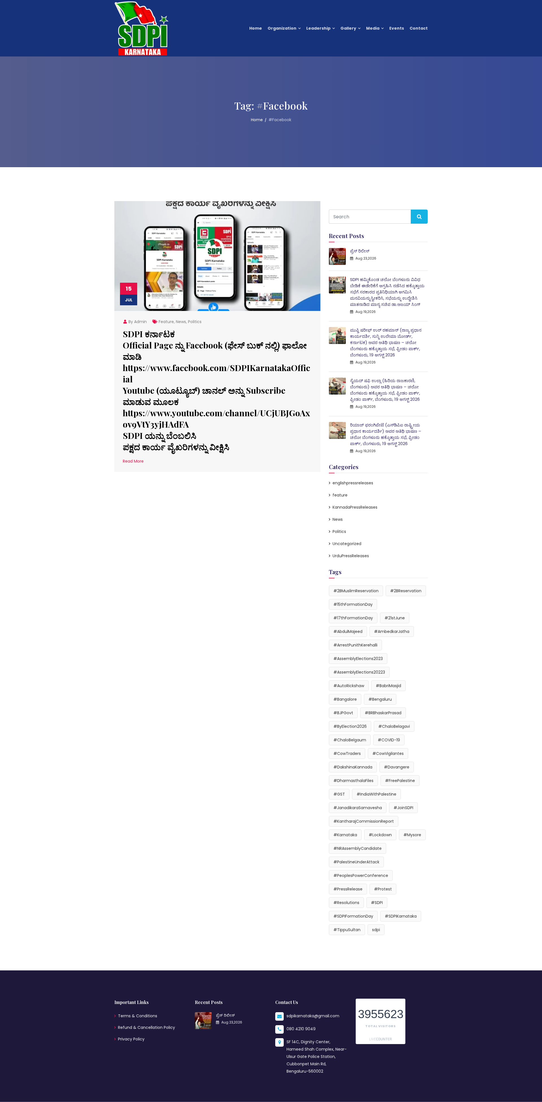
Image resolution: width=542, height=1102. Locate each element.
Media (372, 28)
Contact (419, 28)
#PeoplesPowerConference (360, 875)
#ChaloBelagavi (394, 726)
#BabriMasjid (388, 686)
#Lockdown (380, 835)
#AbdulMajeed (347, 631)
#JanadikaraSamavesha (357, 808)
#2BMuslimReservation (356, 591)
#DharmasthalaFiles (353, 780)
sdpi (376, 930)
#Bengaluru (380, 699)
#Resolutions (346, 902)
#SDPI (377, 902)
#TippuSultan (346, 930)
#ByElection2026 (350, 726)
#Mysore (412, 835)
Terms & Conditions (137, 1016)
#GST (339, 794)
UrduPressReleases (351, 556)
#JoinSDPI (403, 808)
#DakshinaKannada (352, 767)
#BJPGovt (343, 713)
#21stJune (394, 618)
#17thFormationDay (353, 618)
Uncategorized (347, 543)
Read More (133, 461)
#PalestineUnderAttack (356, 862)
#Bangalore (345, 699)
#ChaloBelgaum (349, 740)
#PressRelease (347, 889)
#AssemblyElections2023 (358, 658)
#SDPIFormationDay (353, 916)
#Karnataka (345, 835)
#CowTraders (347, 753)
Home (255, 28)
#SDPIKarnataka (401, 916)
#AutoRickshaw (348, 686)
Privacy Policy (131, 1039)
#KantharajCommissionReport (363, 821)
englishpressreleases (353, 483)
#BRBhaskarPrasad (383, 713)
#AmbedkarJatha (391, 631)
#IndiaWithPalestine (376, 794)
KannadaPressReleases (355, 507)
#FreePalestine (400, 780)
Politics (195, 321)
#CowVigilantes (388, 753)
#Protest (383, 889)
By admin (137, 321)
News (181, 321)
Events (396, 28)
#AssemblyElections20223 (359, 672)
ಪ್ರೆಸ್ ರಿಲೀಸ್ (359, 251)
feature (166, 321)
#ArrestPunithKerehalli (355, 645)
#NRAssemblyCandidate (357, 848)
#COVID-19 (389, 740)
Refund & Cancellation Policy (146, 1027)
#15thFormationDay (353, 604)
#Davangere (396, 767)
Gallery (348, 28)
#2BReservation (405, 591)
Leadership (318, 28)
